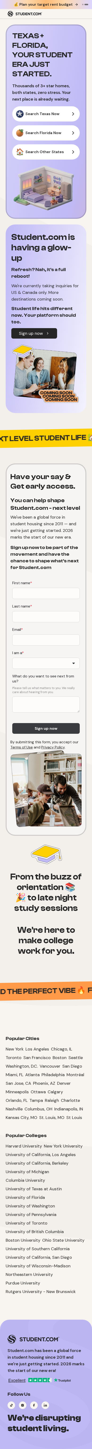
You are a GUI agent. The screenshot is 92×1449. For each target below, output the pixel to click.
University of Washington (30, 1206)
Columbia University (25, 1180)
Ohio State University (63, 1240)
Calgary (55, 1092)
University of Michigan (27, 1172)
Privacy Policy (53, 747)
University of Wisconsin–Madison (38, 1266)
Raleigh (52, 1100)
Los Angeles (37, 1049)
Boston (60, 1057)
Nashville (14, 1109)
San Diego (72, 1066)
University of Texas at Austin (34, 1189)
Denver (64, 1083)
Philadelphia (53, 1075)
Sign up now (31, 333)
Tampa (36, 1100)
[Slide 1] (83, 4)
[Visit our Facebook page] (34, 1405)
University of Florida (25, 1197)
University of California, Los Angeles (41, 1154)
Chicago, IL (61, 1049)
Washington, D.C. (22, 1066)
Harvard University (24, 1146)
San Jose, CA (18, 1083)
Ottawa (38, 1092)
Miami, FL (14, 1075)
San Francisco (37, 1057)
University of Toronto (26, 1223)
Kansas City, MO (21, 1117)
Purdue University (23, 1283)
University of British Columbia (35, 1232)
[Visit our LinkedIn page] (45, 1405)
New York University (63, 1146)
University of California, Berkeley (37, 1163)
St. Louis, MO (51, 1117)
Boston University (23, 1240)
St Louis (74, 1117)
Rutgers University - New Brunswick (41, 1291)
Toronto (13, 1057)
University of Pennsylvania (31, 1214)
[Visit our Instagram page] (22, 1405)
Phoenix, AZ (44, 1083)
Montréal (75, 1075)
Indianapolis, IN (68, 1109)
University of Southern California (38, 1249)
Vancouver (50, 1066)
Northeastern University (29, 1274)
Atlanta (32, 1075)
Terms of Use (21, 747)
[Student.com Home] (25, 14)
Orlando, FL (17, 1100)
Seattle (75, 1057)
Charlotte (70, 1100)
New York (15, 1049)
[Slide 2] (86, 4)
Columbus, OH (38, 1109)
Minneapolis (17, 1092)
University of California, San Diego (39, 1257)
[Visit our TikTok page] (11, 1405)
